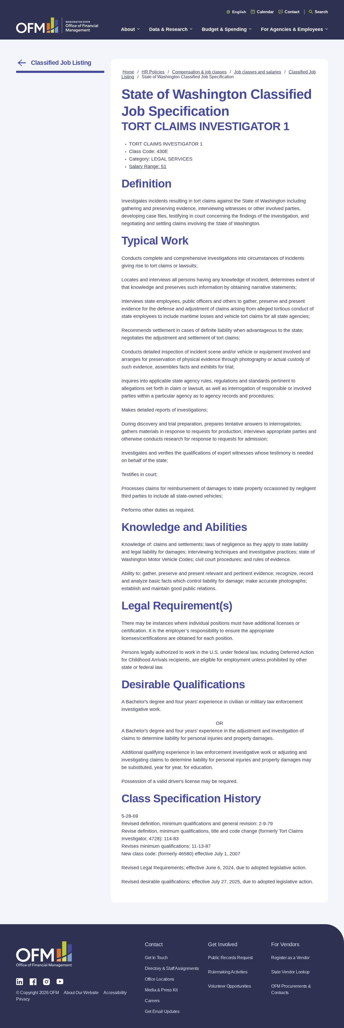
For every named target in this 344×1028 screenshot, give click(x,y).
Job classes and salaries (257, 72)
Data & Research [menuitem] (168, 29)
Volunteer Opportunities (229, 986)
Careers (152, 1000)
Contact (292, 11)
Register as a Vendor (290, 957)
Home (128, 72)
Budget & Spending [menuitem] (224, 29)
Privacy (23, 999)
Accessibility (114, 992)
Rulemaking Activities (227, 972)
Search (321, 11)
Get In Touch (156, 957)
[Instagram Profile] (46, 981)
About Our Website (81, 992)
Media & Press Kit (161, 990)
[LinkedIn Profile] (19, 981)
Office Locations (159, 979)
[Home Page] (44, 954)
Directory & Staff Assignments (172, 968)
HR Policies (153, 72)
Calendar (265, 11)
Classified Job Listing (61, 62)
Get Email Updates (162, 1011)
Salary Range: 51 (147, 166)
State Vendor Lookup (290, 972)
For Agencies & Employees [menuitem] (292, 29)
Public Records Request (230, 957)
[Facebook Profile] (33, 981)
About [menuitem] (128, 29)
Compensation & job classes (199, 72)
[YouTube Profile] (59, 981)
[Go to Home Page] (57, 25)
